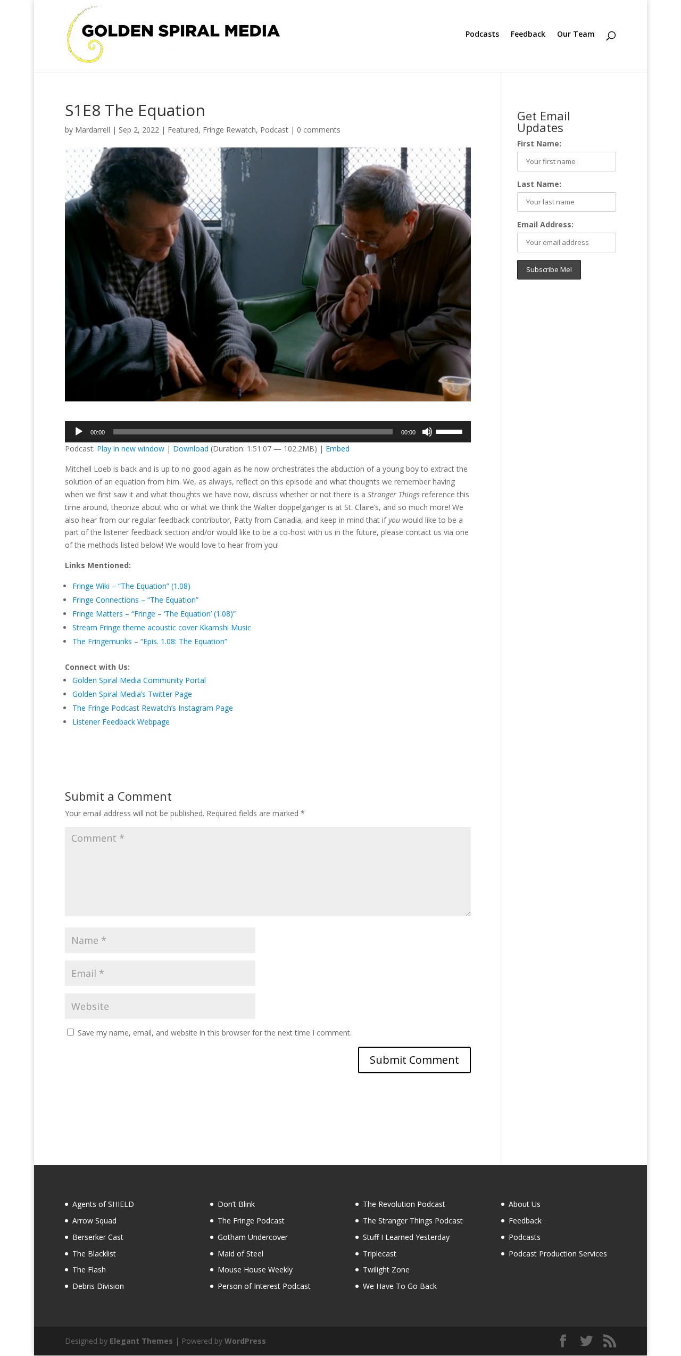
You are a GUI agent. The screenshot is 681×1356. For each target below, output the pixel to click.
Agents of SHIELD (103, 1204)
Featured (183, 130)
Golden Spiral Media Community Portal (139, 680)
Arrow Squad (94, 1220)
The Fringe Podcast (251, 1220)
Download (191, 448)
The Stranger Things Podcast (413, 1220)
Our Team (576, 34)
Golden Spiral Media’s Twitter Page (132, 694)
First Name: (539, 143)
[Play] (78, 431)
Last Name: (539, 184)
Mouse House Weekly (255, 1269)
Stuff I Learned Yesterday (406, 1237)
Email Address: (545, 224)
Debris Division (98, 1286)
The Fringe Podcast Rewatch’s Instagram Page (152, 708)
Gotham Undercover (253, 1237)
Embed (338, 448)
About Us (525, 1204)
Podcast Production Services (558, 1253)
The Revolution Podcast (404, 1204)
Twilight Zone (386, 1269)
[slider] (451, 430)
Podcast (274, 130)
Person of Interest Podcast (264, 1286)
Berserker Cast (97, 1237)
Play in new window (130, 448)
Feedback (528, 34)
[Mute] (427, 431)
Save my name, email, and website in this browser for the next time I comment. (215, 1033)
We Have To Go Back (400, 1286)
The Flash (89, 1269)
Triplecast (379, 1253)
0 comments (318, 130)
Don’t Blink (236, 1204)
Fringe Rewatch (229, 130)
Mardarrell (92, 130)
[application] (268, 431)
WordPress (245, 1341)
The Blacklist (94, 1253)
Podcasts (482, 34)
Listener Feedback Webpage (121, 722)
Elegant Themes (141, 1341)
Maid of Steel (240, 1253)
